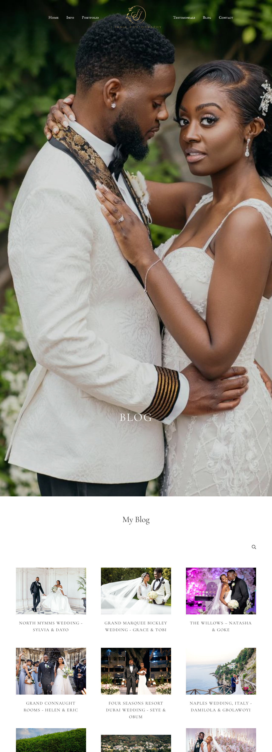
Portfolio (90, 17)
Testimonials (184, 17)
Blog (207, 17)
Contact (226, 17)
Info (70, 17)
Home (53, 17)
